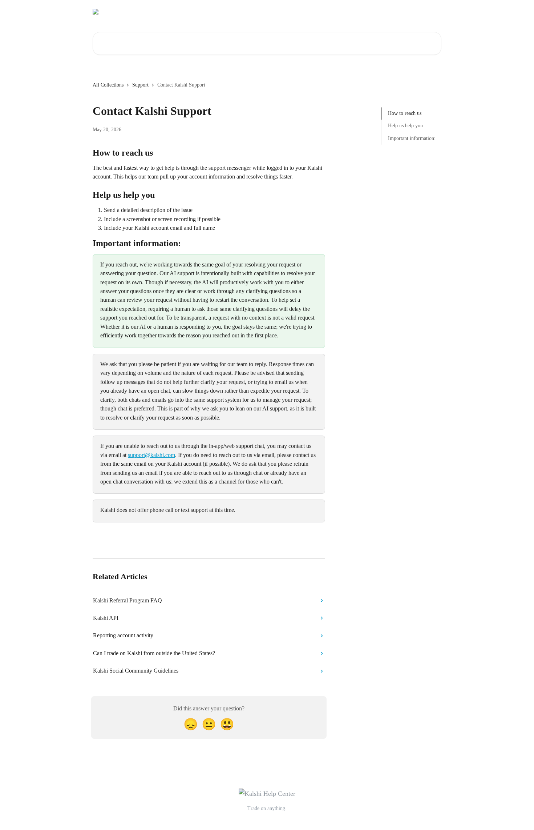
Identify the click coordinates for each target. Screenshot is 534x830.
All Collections (108, 85)
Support (140, 85)
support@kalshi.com (151, 455)
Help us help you (405, 125)
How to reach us (404, 113)
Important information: (412, 138)
